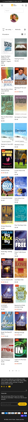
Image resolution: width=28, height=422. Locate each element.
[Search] (23, 5)
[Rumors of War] (7, 158)
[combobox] (14, 10)
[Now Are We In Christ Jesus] (7, 105)
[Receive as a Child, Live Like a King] (21, 293)
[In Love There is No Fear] (21, 159)
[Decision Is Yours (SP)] (7, 132)
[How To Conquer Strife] (7, 348)
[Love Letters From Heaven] (21, 186)
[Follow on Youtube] (9, 386)
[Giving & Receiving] (7, 214)
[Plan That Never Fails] (21, 213)
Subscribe (22, 404)
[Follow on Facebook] (1, 386)
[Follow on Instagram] (4, 386)
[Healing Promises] (21, 47)
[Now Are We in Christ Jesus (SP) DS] (7, 77)
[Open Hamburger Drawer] (2, 5)
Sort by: (7, 29)
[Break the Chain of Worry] (7, 321)
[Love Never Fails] (21, 268)
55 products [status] (5, 34)
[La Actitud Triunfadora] (7, 293)
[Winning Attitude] (21, 321)
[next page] (19, 371)
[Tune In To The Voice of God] (21, 348)
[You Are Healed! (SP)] (7, 268)
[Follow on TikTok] (6, 386)
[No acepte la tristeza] (21, 105)
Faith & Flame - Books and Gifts (16, 419)
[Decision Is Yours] (21, 133)
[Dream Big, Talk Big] (7, 240)
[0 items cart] (26, 5)
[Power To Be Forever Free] (21, 240)
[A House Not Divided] (7, 186)
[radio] (22, 34)
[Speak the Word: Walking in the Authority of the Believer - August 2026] (7, 46)
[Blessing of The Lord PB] (21, 76)
